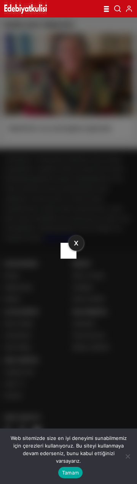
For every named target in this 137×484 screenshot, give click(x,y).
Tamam (70, 473)
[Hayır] (127, 456)
